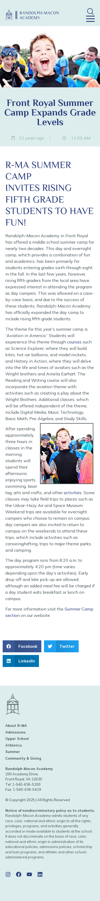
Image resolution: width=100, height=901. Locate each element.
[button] (90, 11)
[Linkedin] (40, 874)
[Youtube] (29, 874)
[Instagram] (8, 874)
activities (73, 492)
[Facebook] (18, 874)
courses (74, 342)
